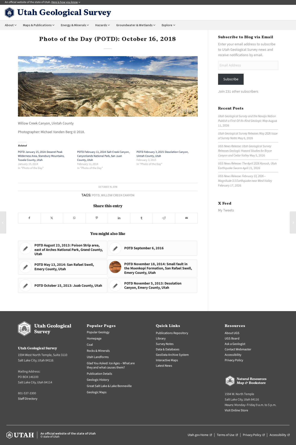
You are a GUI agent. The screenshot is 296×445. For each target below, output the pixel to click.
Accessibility (233, 355)
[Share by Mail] (186, 218)
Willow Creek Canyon (117, 195)
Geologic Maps (97, 392)
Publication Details (99, 374)
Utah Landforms (98, 357)
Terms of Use (227, 435)
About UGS (232, 333)
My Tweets (226, 210)
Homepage (94, 338)
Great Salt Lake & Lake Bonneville (109, 386)
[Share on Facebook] (29, 218)
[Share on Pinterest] (97, 218)
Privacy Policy (234, 360)
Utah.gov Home (200, 435)
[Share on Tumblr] (141, 218)
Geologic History (98, 380)
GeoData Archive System (172, 355)
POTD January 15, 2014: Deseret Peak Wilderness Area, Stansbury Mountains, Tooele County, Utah (41, 156)
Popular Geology (98, 332)
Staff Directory (27, 398)
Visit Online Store (236, 410)
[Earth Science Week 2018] (3, 222)
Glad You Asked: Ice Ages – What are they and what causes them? (111, 365)
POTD (96, 195)
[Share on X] (52, 218)
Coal (90, 345)
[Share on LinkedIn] (119, 218)
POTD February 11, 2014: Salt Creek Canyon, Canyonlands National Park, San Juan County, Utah (103, 156)
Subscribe (230, 79)
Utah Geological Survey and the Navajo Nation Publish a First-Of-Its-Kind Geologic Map (247, 118)
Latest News (164, 365)
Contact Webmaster (238, 349)
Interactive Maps (167, 360)
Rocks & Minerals (98, 351)
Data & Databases (167, 349)
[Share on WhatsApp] (74, 218)
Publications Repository (172, 333)
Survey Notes (165, 344)
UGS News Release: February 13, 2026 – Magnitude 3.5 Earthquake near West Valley (245, 178)
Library (161, 338)
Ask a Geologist (235, 344)
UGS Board (232, 338)
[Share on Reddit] (164, 218)
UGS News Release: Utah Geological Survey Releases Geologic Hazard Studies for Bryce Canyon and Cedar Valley (245, 151)
